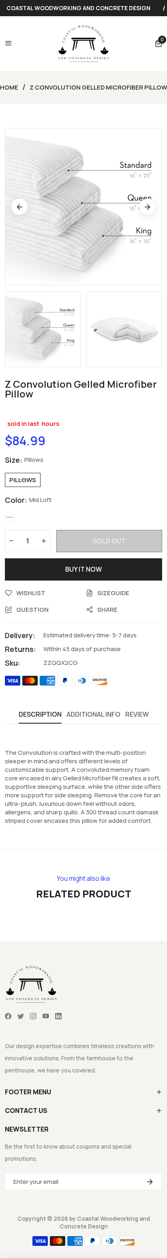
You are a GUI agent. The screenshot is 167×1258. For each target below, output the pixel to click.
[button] (158, 43)
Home (9, 87)
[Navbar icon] (8, 43)
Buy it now (83, 569)
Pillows (22, 480)
